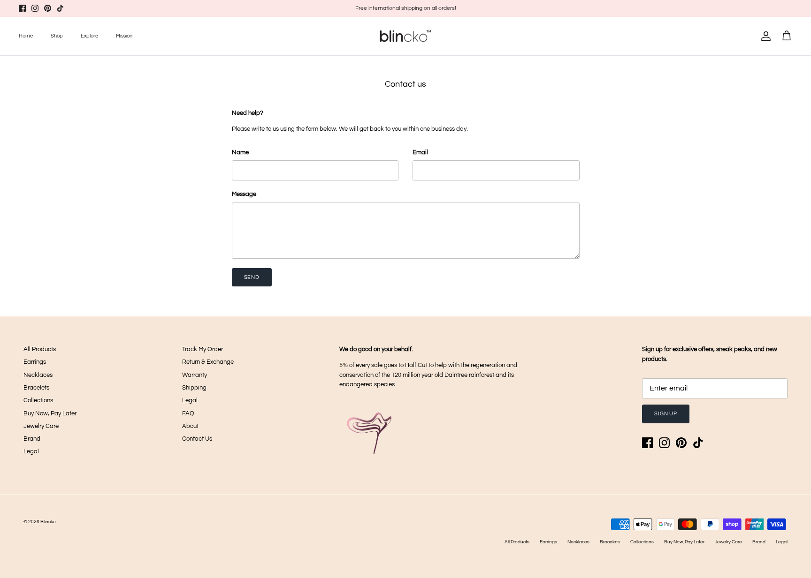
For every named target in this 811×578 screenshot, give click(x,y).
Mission (124, 35)
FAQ (188, 413)
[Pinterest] (47, 8)
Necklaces (38, 375)
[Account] (764, 36)
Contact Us (197, 438)
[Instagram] (34, 8)
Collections (38, 400)
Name (240, 152)
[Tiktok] (60, 8)
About (190, 426)
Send (252, 277)
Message (244, 194)
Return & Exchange (208, 362)
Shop (57, 35)
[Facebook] (22, 8)
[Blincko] (405, 36)
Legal (31, 451)
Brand (31, 438)
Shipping (194, 387)
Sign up (665, 413)
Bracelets (36, 387)
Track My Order (202, 349)
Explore (89, 35)
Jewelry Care (41, 426)
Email (420, 152)
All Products (39, 349)
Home (26, 35)
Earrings (34, 362)
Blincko (48, 521)
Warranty (194, 375)
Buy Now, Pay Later (50, 413)
